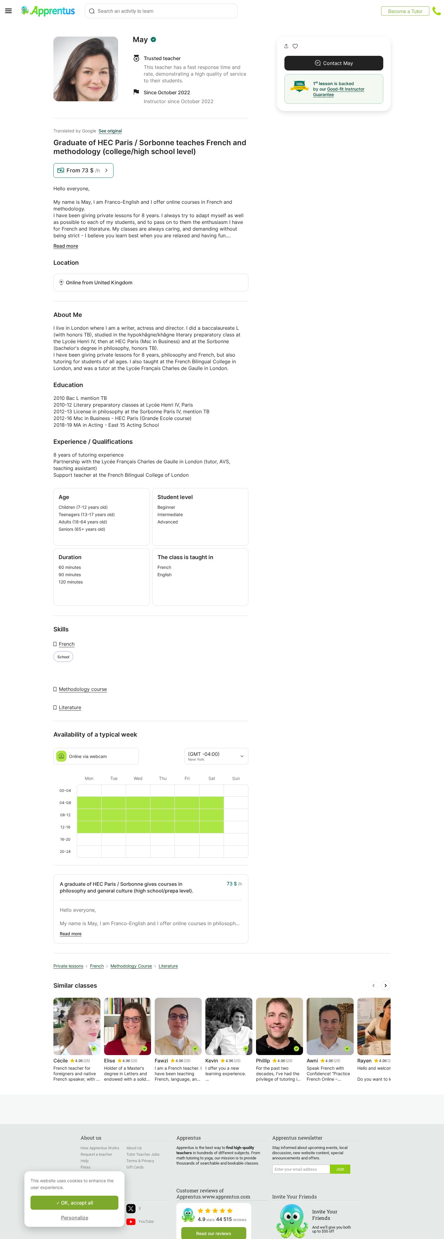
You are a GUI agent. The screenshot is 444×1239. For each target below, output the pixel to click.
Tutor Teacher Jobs (143, 1154)
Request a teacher (96, 1154)
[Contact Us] (436, 11)
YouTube (146, 1221)
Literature (70, 707)
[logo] (50, 11)
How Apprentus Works (100, 1148)
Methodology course (83, 689)
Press (86, 1167)
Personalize (74, 1218)
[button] (295, 46)
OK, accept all (76, 1203)
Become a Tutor (405, 11)
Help (84, 1160)
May (140, 39)
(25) (86, 1060)
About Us (134, 1148)
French (66, 644)
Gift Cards (135, 1167)
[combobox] (161, 11)
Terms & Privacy (140, 1160)
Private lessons (68, 965)
